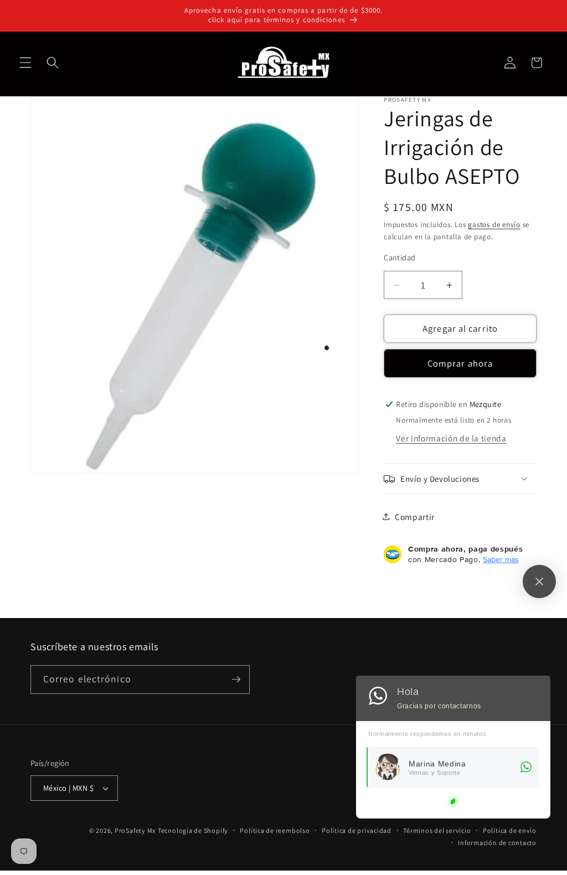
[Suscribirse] (236, 679)
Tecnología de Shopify (193, 830)
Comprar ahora (460, 363)
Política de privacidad (356, 830)
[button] (25, 62)
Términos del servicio (437, 830)
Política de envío (510, 830)
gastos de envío (494, 224)
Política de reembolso (275, 830)
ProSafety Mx (135, 830)
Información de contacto (497, 842)
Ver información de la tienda (451, 438)
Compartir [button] (415, 516)
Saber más (501, 559)
